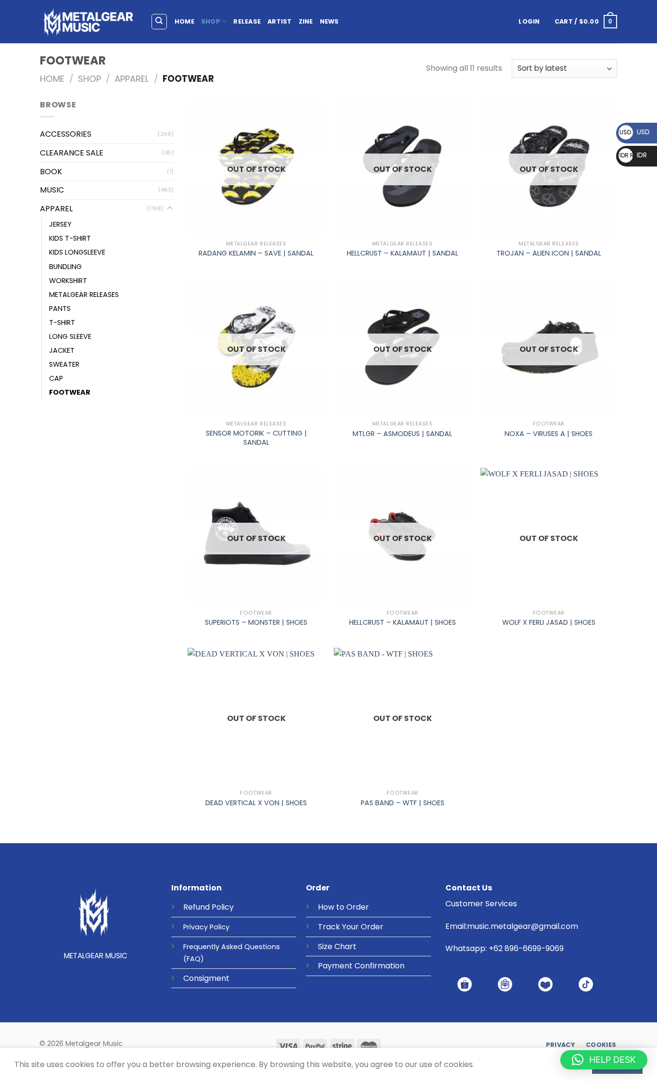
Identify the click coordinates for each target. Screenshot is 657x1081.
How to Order (343, 907)
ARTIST (279, 21)
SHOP (210, 21)
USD (634, 132)
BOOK (51, 171)
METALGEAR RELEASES (84, 294)
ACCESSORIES (65, 134)
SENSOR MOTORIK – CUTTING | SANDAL (256, 438)
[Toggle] (170, 208)
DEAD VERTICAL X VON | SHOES (256, 803)
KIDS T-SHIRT (70, 238)
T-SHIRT (62, 322)
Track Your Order (350, 926)
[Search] (159, 21)
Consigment (206, 978)
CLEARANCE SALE (71, 152)
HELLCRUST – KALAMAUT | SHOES (402, 622)
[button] (603, 1059)
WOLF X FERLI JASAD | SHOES (548, 622)
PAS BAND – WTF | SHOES (402, 803)
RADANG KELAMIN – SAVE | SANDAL (256, 253)
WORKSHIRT (68, 280)
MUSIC (52, 189)
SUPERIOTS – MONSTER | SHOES (256, 622)
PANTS (60, 308)
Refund (196, 907)
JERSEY (60, 224)
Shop (89, 79)
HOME (184, 21)
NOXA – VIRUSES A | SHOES (549, 433)
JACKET (62, 350)
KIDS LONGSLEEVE (77, 252)
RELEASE (247, 21)
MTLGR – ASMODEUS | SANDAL (402, 433)
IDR (633, 155)
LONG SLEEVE (70, 336)
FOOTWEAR (69, 392)
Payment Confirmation (361, 965)
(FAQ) (193, 959)
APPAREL (131, 79)
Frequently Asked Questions (231, 947)
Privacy (195, 927)
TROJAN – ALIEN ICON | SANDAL (548, 253)
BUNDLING (65, 266)
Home (52, 79)
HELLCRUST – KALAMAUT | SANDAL (402, 253)
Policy (223, 907)
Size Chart (337, 946)
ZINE (306, 21)
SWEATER (64, 364)
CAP (56, 378)
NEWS (329, 21)
